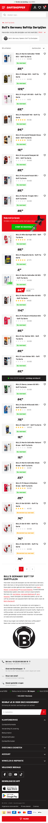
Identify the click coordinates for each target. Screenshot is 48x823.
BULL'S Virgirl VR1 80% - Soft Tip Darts (28, 96)
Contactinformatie (9, 725)
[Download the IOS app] (10, 788)
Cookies (36, 806)
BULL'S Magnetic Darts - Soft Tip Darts (28, 256)
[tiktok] (21, 774)
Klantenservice (10, 720)
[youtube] (15, 774)
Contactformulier (8, 741)
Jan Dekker (16, 594)
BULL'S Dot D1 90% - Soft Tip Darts (27, 525)
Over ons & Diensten (12, 748)
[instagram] (10, 774)
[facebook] (4, 774)
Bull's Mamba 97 (9, 601)
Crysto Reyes (13, 590)
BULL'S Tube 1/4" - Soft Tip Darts (28, 425)
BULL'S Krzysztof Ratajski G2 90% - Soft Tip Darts (27, 156)
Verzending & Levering (10, 729)
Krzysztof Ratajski (26, 590)
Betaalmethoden (8, 737)
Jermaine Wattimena (28, 594)
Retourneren (7, 733)
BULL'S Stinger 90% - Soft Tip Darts (27, 75)
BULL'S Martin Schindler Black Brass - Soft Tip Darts (27, 464)
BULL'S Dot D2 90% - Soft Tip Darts (27, 504)
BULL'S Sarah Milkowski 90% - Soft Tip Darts (27, 406)
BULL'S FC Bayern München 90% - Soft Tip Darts (28, 317)
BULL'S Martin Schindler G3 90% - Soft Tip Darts (28, 297)
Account (6, 754)
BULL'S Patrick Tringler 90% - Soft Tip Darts (27, 197)
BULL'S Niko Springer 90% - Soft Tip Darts (28, 236)
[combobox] (25, 15)
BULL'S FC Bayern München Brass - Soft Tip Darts (26, 484)
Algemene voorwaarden (10, 806)
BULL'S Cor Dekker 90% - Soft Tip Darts (27, 337)
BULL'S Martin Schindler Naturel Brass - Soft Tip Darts (28, 444)
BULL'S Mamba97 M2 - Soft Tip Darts (28, 116)
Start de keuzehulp (24, 227)
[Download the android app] (10, 795)
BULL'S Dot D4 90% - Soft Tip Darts (27, 545)
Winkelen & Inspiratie (13, 761)
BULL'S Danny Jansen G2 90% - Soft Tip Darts (28, 385)
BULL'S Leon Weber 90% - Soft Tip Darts (27, 357)
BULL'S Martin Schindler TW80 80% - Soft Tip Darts (28, 55)
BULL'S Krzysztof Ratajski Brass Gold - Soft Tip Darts (28, 136)
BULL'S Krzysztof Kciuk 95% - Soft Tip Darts (27, 177)
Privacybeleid (25, 806)
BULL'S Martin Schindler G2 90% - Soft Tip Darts (28, 276)
